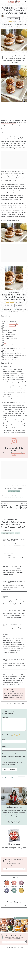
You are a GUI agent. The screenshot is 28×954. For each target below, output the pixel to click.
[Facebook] (12, 822)
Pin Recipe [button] (19, 305)
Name (4, 739)
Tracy (4, 610)
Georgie (5, 596)
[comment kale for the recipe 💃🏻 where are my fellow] (10, 928)
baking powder (13, 324)
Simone (5, 624)
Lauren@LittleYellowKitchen (12, 566)
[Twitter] (18, 822)
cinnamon (13, 330)
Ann (4, 674)
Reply (14, 540)
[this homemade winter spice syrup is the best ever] (10, 921)
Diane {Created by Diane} (10, 539)
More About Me (14, 818)
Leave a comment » (18, 488)
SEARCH (17, 533)
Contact (22, 947)
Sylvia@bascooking (9, 581)
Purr (20, 951)
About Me (16, 947)
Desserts (13, 5)
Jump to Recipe (14, 18)
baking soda (12, 326)
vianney (5, 634)
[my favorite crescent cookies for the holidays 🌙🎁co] (17, 921)
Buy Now (13, 851)
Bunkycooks (7, 659)
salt (11, 332)
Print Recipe (10, 305)
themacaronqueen (8, 554)
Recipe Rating (7, 735)
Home (8, 5)
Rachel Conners (9, 15)
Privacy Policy (21, 497)
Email (4, 746)
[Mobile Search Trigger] (26, 2)
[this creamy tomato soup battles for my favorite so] (17, 928)
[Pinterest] (15, 822)
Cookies (18, 5)
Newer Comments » (18, 703)
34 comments (8, 488)
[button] (8, 21)
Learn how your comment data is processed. (13, 776)
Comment (5, 717)
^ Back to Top (6, 947)
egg (5, 343)
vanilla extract (13, 345)
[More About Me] (14, 796)
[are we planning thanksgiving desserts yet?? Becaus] (3, 928)
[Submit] (23, 869)
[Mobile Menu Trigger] (2, 2)
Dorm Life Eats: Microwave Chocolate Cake (21, 506)
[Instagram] (9, 822)
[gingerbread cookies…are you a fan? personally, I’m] (3, 921)
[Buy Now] (14, 835)
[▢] (2, 321)
